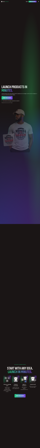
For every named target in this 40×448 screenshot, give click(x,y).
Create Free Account (32, 1)
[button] (38, 1)
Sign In (27, 1)
